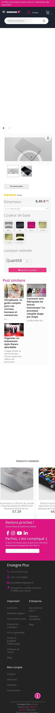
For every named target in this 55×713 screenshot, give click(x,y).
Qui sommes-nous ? (36, 609)
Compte (11, 673)
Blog (9, 657)
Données (11, 684)
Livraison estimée (18, 251)
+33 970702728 (19, 571)
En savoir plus (16, 186)
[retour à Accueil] (5, 128)
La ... (6, 318)
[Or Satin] (8, 237)
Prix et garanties (16, 632)
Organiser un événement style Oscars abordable (11, 343)
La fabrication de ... (35, 320)
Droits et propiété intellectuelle (13, 640)
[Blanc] (8, 225)
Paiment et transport (13, 625)
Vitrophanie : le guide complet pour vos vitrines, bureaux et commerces (13, 307)
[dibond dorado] (13, 171)
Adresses (12, 679)
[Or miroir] (20, 237)
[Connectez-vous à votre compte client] (29, 12)
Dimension (13, 202)
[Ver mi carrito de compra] (49, 14)
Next (51, 486)
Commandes (13, 690)
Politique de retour (13, 650)
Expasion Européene (35, 617)
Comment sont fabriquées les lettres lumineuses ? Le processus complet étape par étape (36, 307)
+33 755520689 (19, 577)
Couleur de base (17, 216)
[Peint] (31, 225)
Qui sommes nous (16, 618)
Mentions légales (16, 613)
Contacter (12, 607)
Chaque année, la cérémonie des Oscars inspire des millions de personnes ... (13, 356)
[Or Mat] (42, 225)
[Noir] (20, 225)
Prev (3, 486)
